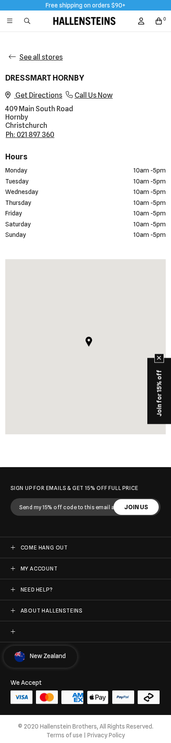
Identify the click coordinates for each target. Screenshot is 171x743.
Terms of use (64, 735)
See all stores (41, 57)
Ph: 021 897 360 (30, 134)
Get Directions (38, 95)
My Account (39, 568)
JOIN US (136, 507)
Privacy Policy (106, 735)
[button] (89, 341)
